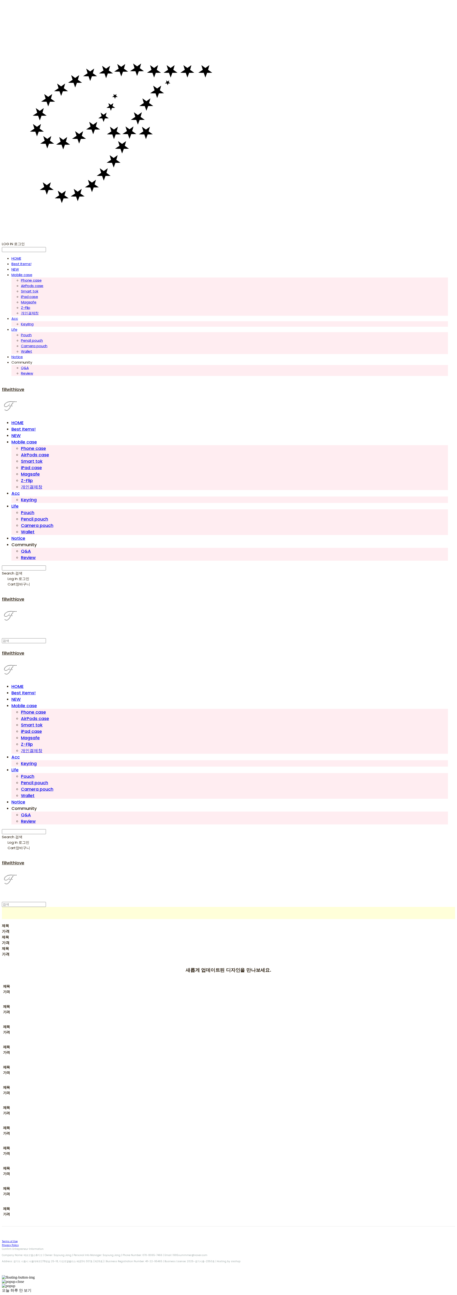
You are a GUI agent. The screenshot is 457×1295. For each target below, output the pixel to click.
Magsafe (28, 302)
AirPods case (32, 285)
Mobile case (21, 274)
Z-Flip (25, 307)
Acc (14, 318)
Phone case (31, 280)
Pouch (26, 334)
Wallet (26, 351)
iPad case (29, 296)
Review (27, 373)
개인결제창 (30, 313)
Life (14, 329)
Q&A (25, 367)
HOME (16, 258)
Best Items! (21, 263)
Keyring (27, 323)
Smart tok (29, 291)
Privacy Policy (10, 1245)
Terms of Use (10, 1241)
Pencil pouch (32, 340)
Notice (17, 356)
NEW (15, 269)
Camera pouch (34, 345)
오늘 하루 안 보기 (16, 1290)
